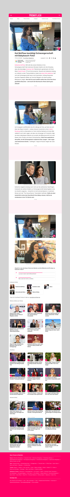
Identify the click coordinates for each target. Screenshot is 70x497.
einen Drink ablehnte (47, 73)
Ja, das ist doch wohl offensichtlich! (27, 273)
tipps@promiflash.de (35, 297)
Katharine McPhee (20, 65)
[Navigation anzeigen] (11, 15)
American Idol (30, 69)
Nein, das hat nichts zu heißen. (26, 278)
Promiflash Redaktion (28, 58)
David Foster (21, 71)
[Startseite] (35, 15)
